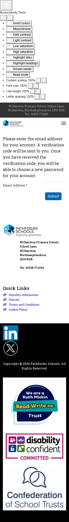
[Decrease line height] (32, 91)
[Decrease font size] (30, 85)
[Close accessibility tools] (10, 18)
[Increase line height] (38, 91)
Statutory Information (23, 295)
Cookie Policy (17, 309)
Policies (13, 299)
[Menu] (63, 123)
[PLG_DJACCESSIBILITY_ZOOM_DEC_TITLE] (38, 80)
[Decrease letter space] (36, 96)
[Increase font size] (36, 85)
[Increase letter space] (42, 96)
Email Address (15, 185)
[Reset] (3, 18)
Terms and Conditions (23, 304)
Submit (53, 196)
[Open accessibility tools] (6, 5)
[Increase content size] (44, 80)
